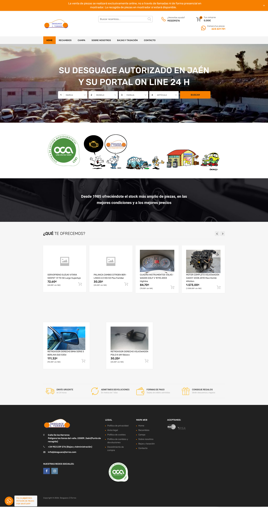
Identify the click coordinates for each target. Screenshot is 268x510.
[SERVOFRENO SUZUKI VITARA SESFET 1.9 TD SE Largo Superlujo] (64, 261)
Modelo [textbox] (100, 95)
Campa (81, 40)
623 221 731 (218, 29)
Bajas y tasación (127, 40)
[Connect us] (46, 471)
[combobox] (72, 95)
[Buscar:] (125, 19)
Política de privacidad (117, 425)
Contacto (150, 40)
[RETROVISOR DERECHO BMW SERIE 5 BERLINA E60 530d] (66, 338)
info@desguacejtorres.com (62, 452)
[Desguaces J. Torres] (56, 23)
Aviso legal (112, 430)
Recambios (65, 40)
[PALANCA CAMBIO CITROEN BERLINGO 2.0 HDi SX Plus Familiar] (111, 261)
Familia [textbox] (130, 95)
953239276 (173, 20)
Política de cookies (116, 434)
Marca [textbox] (69, 95)
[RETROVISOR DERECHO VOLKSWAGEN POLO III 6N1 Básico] (129, 338)
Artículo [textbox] (162, 95)
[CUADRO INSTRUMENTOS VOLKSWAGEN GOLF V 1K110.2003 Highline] (157, 262)
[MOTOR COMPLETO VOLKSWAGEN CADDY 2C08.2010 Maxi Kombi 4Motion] (203, 262)
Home (49, 40)
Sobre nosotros (101, 40)
